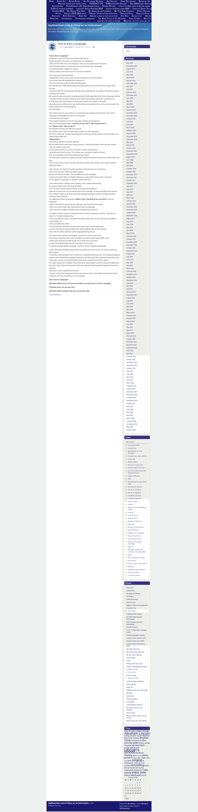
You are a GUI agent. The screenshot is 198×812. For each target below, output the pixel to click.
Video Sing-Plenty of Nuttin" (136, 557)
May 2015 (129, 262)
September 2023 (131, 66)
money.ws (131, 512)
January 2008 (131, 430)
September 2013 (131, 295)
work (144, 775)
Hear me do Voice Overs (135, 465)
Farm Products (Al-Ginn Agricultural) (82, 6)
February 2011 (131, 356)
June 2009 (129, 409)
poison (127, 757)
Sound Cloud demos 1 (135, 536)
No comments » (56, 294)
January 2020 (131, 133)
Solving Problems (132, 699)
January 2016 (131, 239)
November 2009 (131, 395)
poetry (145, 755)
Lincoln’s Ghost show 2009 (117, 9)
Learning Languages (134, 498)
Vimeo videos (132, 560)
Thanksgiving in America (85, 18)
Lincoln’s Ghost (132, 501)
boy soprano (134, 738)
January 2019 (131, 148)
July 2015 (129, 256)
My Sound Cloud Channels (99, 11)
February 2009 (131, 421)
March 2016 (130, 233)
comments (135, 740)
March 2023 (130, 77)
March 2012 (130, 333)
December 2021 (131, 95)
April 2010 (129, 380)
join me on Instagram (134, 492)
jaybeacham (69, 47)
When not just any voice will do (137, 21)
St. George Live (138, 763)
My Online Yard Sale (76, 11)
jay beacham (138, 745)
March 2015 (130, 268)
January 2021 (131, 110)
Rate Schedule (69, 16)
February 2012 (131, 336)
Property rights (136, 758)
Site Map (124, 16)
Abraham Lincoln (137, 733)
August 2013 (130, 298)
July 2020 (129, 121)
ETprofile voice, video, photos (137, 456)
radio (143, 758)
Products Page (126, 13)
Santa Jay (83, 16)
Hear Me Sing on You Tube (136, 468)
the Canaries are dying (134, 768)
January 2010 (131, 389)
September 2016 (131, 215)
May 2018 (129, 163)
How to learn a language (72, 43)
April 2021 (129, 104)
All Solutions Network (133, 593)
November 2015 (131, 245)
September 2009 (131, 400)
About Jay (129, 587)
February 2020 (131, 130)
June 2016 (129, 224)
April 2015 (129, 265)
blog (93, 47)
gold (135, 742)
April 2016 (129, 230)
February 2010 (131, 386)
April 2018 (129, 165)
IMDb (129, 479)
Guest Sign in (132, 611)
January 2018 (131, 171)
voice (127, 772)
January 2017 (131, 204)
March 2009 (130, 418)
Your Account (132, 672)
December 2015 (131, 242)
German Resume (109, 6)
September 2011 (131, 348)
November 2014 (131, 274)
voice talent (130, 775)
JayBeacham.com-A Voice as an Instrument (75, 25)
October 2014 (131, 277)
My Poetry (131, 524)
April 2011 (129, 353)
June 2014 (129, 283)
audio (139, 736)
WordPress (131, 803)
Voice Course (134, 18)
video (145, 770)
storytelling (137, 765)
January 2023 (131, 80)
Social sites (137, 16)
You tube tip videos (134, 575)
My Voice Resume (133, 530)
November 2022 (131, 83)
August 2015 (130, 254)
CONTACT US (96, 4)
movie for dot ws (133, 515)
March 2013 (130, 312)
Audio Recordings (132, 599)
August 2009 (130, 403)
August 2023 (130, 69)
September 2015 (131, 251)
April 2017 (129, 195)
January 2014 (131, 292)
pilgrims (135, 755)
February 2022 (131, 92)
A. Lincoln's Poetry (133, 445)
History (141, 743)
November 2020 (131, 116)
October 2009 (131, 397)
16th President (130, 731)
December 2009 (131, 392)
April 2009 (129, 415)
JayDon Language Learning (61, 9)
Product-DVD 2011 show (75, 13)
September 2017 (131, 183)
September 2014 (131, 280)
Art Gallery (129, 596)
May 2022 (129, 86)
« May (126, 798)
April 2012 (129, 330)
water (139, 775)
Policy (58, 13)
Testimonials (66, 18)
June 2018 (129, 160)
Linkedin (130, 504)
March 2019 (130, 145)
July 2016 (129, 221)
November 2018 (131, 151)
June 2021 (129, 98)
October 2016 (131, 212)
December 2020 (131, 113)
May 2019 (129, 142)
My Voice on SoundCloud (136, 527)
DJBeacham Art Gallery (116, 4)
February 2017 (131, 201)
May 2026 (129, 63)
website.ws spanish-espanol (136, 569)
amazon (133, 736)
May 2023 (129, 75)
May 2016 (129, 227)
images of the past (133, 476)
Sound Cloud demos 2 (135, 539)
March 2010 (130, 383)
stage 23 (130, 547)
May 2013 (129, 306)
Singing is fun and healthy (136, 533)
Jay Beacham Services (135, 486)
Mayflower (139, 753)
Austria (145, 735)
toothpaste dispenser (133, 770)
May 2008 (129, 427)
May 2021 (129, 101)
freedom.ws (131, 459)
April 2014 (129, 289)
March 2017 (130, 198)
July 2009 (129, 406)
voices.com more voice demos (137, 563)
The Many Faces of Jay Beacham (112, 18)
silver (129, 761)
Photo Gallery (143, 11)
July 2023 (129, 72)
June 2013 (129, 303)
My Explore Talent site (134, 521)
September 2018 (131, 154)
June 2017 (129, 189)
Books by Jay (131, 602)
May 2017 (129, 192)
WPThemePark (124, 808)
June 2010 (129, 374)
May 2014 (129, 286)
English (143, 740)
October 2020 (131, 119)
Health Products (133, 462)
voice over (139, 772)
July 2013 (129, 301)
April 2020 (129, 124)
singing (137, 760)
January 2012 (131, 339)
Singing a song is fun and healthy (104, 16)
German (128, 743)
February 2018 (131, 168)
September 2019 (131, 139)
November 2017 (131, 177)
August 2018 (130, 157)
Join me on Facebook (134, 489)
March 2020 (130, 127)
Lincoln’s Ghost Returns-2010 (90, 9)
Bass (126, 738)
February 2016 (131, 236)
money (128, 755)
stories (127, 765)
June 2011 (129, 350)
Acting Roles (130, 590)
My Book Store (132, 518)
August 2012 (130, 321)
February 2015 (131, 271)
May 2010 (129, 377)
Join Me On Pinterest (134, 495)
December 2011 (131, 342)
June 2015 (129, 259)
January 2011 (130, 359)
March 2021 (130, 107)
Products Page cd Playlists (135, 681)
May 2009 (129, 412)
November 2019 (131, 136)
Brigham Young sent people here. (72, 4)
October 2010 (131, 368)
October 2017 (131, 180)
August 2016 (130, 218)
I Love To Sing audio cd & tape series (134, 6)
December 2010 (131, 362)
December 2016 (131, 207)
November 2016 (131, 210)
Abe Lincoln (143, 731)
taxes (147, 765)
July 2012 (129, 324)
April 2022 (129, 89)
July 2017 (129, 186)
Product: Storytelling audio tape (103, 13)
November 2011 (131, 345)
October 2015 (131, 248)
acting (126, 736)
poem (140, 755)
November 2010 (131, 365)
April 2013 (129, 309)
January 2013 (131, 318)
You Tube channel (133, 572)
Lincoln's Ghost (131, 751)
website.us (131, 566)
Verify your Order (133, 669)
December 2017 (131, 174)
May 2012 (129, 327)
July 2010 (129, 371)
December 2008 (131, 424)
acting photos (132, 448)
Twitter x (130, 555)
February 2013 (131, 315)
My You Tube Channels (124, 11)
